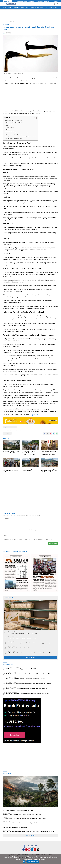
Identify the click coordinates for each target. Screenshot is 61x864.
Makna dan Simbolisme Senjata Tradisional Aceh (17, 135)
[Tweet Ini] (47, 433)
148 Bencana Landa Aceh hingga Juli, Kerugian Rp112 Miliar (11, 452)
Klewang (9, 129)
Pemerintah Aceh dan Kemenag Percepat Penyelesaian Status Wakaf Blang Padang (28, 683)
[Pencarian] (57, 4)
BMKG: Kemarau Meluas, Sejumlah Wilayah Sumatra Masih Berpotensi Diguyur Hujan (28, 674)
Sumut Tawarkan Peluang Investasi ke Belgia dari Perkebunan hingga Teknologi (29, 643)
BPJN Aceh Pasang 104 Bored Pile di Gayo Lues (29, 469)
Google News (34, 415)
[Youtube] (35, 849)
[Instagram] (29, 849)
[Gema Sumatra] (10, 4)
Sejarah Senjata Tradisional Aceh (13, 120)
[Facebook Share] (44, 433)
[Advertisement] (32, 14)
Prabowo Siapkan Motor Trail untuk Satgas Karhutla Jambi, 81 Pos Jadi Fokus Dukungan (31, 653)
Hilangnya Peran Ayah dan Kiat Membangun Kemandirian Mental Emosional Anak (27, 693)
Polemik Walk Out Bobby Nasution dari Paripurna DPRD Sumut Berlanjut (25, 678)
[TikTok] (38, 849)
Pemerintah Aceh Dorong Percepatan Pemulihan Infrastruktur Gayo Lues (28, 453)
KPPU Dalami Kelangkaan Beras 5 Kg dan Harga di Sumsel (20, 1)
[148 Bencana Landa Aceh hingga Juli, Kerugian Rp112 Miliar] (11, 445)
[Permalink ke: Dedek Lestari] (4, 32)
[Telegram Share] (54, 433)
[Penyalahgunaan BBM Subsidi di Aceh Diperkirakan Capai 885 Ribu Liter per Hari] (11, 462)
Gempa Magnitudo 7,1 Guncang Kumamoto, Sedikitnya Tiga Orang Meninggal (26, 688)
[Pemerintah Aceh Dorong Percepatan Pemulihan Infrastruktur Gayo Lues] (30, 445)
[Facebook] (23, 849)
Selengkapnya (30, 657)
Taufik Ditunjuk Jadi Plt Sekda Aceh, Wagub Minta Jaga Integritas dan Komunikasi (49, 453)
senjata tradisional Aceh (10, 427)
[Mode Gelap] (55, 4)
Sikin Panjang (10, 127)
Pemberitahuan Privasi (32, 861)
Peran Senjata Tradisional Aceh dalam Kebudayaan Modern (20, 136)
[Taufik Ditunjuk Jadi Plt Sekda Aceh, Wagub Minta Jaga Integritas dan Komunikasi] (49, 445)
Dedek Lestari (9, 32)
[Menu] (4, 4)
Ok (24, 861)
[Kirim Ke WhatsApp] (57, 433)
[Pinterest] (26, 849)
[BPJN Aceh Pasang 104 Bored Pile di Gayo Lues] (30, 462)
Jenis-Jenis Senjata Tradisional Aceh (14, 122)
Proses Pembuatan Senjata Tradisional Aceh (16, 133)
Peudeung (9, 126)
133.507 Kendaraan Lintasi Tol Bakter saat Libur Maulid (22, 638)
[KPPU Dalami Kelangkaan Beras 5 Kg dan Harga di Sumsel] (30, 615)
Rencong (9, 124)
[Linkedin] (32, 849)
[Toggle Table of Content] (34, 118)
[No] (59, 859)
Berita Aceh (6, 24)
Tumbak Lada (10, 131)
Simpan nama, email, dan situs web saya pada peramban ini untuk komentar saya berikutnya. (28, 539)
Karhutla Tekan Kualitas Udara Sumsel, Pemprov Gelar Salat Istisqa (25, 648)
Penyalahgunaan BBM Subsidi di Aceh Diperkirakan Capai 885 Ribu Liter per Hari (11, 470)
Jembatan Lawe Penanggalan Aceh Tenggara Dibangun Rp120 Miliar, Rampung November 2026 (49, 470)
